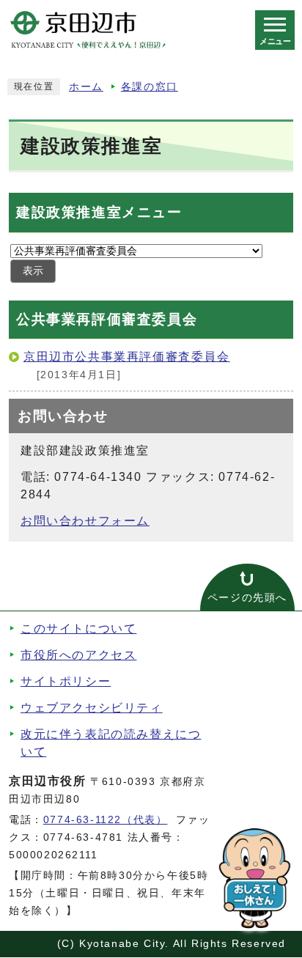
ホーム (86, 86)
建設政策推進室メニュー (99, 212)
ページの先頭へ (247, 597)
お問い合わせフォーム (85, 521)
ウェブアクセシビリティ (92, 707)
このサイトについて (78, 628)
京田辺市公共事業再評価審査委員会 (126, 356)
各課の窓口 (149, 86)
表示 (33, 270)
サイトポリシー (66, 681)
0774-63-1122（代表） (105, 819)
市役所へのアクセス (78, 655)
